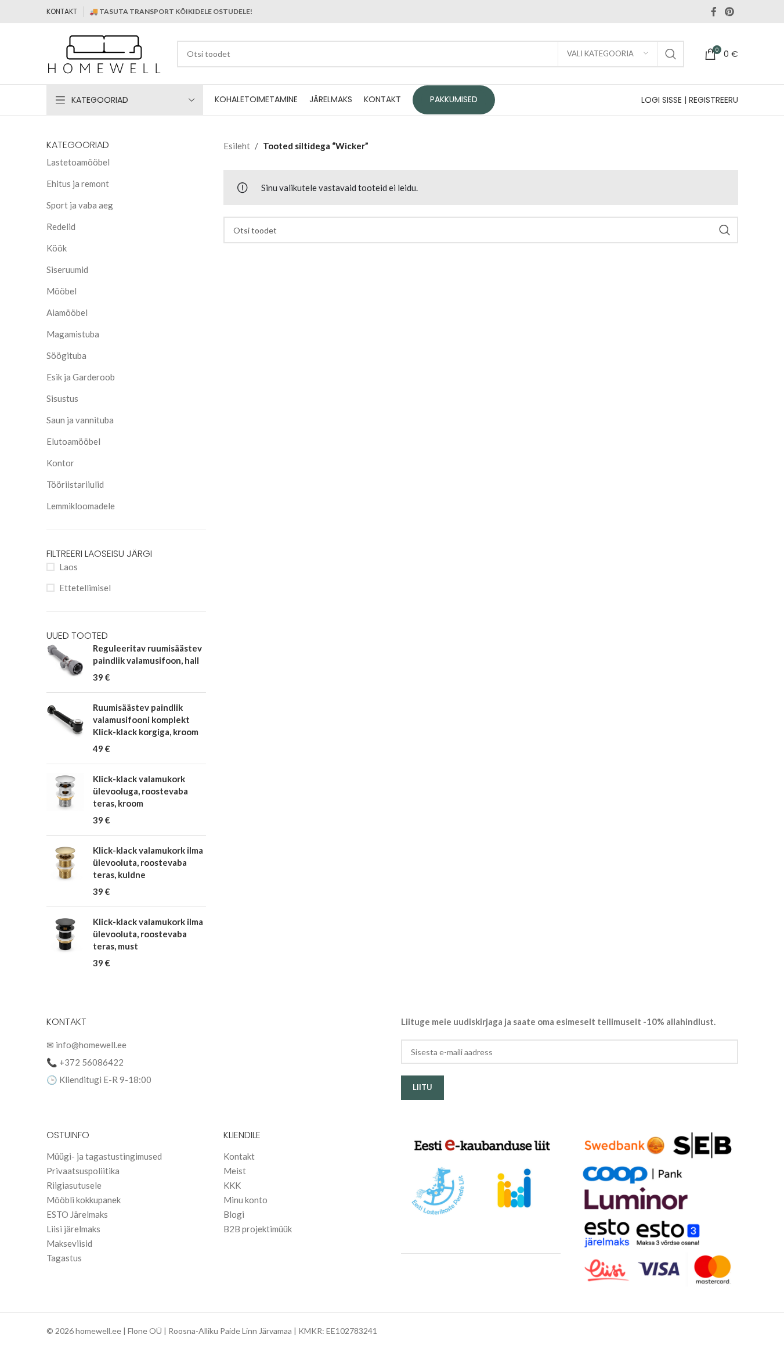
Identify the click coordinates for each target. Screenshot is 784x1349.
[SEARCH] (670, 54)
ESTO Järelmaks (77, 1214)
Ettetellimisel (85, 587)
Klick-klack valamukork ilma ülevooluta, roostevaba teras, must (148, 933)
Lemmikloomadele (80, 506)
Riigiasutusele (74, 1185)
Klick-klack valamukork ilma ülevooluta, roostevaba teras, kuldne (148, 862)
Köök (56, 248)
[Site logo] (105, 52)
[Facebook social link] (714, 11)
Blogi (233, 1214)
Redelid (60, 226)
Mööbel (61, 291)
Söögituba (66, 355)
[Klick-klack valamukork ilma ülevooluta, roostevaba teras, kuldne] (65, 871)
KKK (232, 1185)
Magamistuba (72, 334)
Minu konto (245, 1200)
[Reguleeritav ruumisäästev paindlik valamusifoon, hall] (65, 663)
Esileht (236, 146)
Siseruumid (67, 269)
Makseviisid (69, 1243)
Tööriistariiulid (75, 484)
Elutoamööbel (73, 441)
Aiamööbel (67, 312)
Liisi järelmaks (73, 1229)
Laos (68, 567)
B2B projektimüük (257, 1229)
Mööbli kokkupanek (83, 1200)
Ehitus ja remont (77, 183)
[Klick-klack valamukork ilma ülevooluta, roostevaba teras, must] (65, 942)
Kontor (60, 463)
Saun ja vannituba (80, 420)
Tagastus (64, 1258)
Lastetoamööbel (78, 162)
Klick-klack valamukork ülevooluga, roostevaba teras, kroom (140, 791)
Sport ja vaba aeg (79, 205)
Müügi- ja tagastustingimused (104, 1156)
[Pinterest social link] (729, 11)
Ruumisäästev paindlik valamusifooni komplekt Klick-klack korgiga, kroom (145, 719)
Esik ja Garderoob (80, 377)
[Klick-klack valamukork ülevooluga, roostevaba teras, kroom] (65, 799)
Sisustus (62, 398)
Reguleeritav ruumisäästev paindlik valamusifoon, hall (147, 654)
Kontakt (239, 1156)
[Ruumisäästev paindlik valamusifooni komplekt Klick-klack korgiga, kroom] (65, 728)
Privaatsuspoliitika (83, 1170)
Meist (234, 1170)
